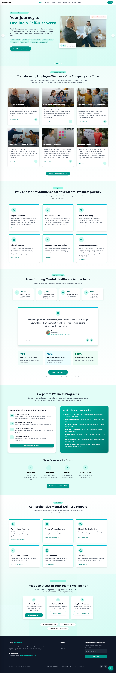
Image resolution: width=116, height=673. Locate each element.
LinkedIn (62, 649)
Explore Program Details (31, 445)
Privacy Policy (64, 666)
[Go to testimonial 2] (24, 340)
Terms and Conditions (52, 666)
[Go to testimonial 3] (26, 340)
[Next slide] (113, 35)
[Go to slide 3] (59, 63)
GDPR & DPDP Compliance (77, 666)
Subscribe (96, 656)
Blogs (59, 2)
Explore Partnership (58, 613)
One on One (66, 2)
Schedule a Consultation (59, 486)
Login (110, 2)
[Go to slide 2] (57, 63)
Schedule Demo (33, 615)
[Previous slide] (3, 35)
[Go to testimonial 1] (23, 340)
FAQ (79, 2)
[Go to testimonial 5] (29, 340)
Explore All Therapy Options (57, 173)
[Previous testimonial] (87, 340)
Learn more (12, 119)
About (74, 2)
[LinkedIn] (105, 666)
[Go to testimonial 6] (31, 340)
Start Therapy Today (20, 49)
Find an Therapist (57, 372)
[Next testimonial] (91, 340)
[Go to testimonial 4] (27, 340)
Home (40, 2)
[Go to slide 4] (61, 63)
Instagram (63, 646)
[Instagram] (101, 666)
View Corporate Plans (82, 613)
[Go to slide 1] (54, 63)
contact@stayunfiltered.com (27, 656)
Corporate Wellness (50, 2)
